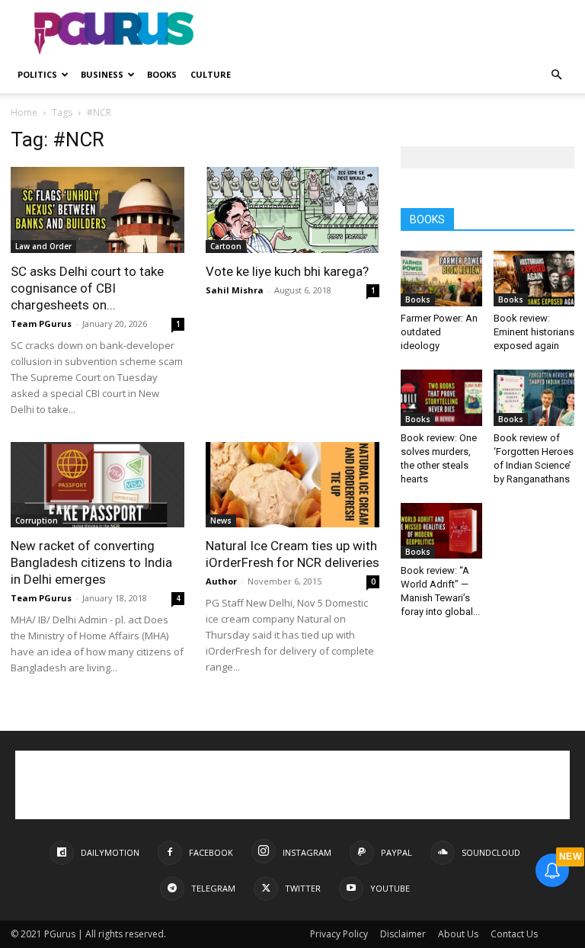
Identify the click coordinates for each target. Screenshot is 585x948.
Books (162, 74)
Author (221, 581)
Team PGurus (41, 323)
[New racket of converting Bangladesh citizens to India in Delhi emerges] (97, 485)
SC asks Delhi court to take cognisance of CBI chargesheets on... (87, 288)
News (221, 520)
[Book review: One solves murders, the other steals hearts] (441, 397)
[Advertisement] (395, 33)
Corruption (36, 520)
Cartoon (225, 246)
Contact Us (514, 933)
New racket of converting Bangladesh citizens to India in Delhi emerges (91, 562)
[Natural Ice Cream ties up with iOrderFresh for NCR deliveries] (292, 485)
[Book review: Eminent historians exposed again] (534, 278)
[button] (556, 75)
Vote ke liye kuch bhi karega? (287, 271)
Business (102, 74)
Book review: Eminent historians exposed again (534, 331)
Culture (210, 74)
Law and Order (43, 246)
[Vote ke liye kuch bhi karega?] (292, 210)
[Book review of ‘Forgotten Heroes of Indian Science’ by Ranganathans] (534, 397)
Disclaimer (403, 933)
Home (24, 112)
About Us (458, 933)
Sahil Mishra (235, 290)
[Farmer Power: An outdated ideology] (441, 278)
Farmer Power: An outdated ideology (439, 331)
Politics (37, 74)
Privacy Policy (339, 933)
